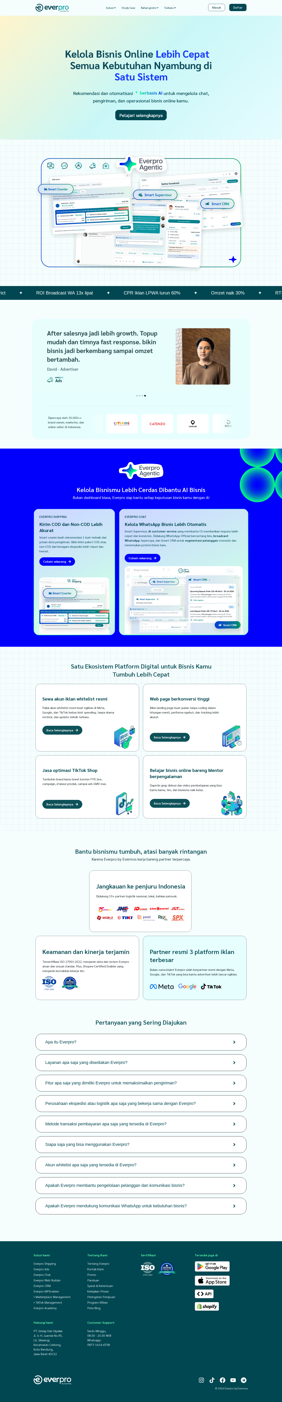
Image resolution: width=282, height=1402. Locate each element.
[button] (137, 395)
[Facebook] (222, 1380)
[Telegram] (243, 1380)
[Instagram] (201, 1380)
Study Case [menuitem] (128, 7)
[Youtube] (233, 1380)
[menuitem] (111, 8)
